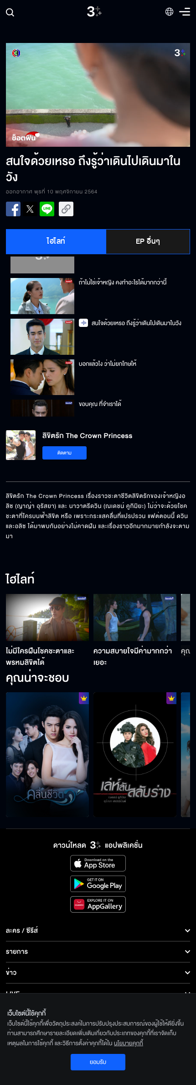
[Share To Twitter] (30, 209)
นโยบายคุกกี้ (128, 1043)
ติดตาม (64, 453)
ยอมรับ (98, 1062)
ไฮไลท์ (56, 241)
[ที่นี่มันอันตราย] (134, 754)
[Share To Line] (47, 209)
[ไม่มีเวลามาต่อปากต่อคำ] (47, 754)
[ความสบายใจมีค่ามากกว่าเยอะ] (134, 617)
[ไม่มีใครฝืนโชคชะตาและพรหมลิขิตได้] (47, 617)
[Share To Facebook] (13, 209)
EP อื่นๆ (148, 241)
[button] (52, 95)
